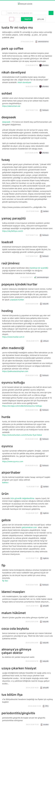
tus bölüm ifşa (12, 694)
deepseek (9, 117)
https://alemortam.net (11, 106)
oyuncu (7, 446)
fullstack (45, 110)
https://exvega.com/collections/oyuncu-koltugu (22, 406)
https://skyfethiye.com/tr (13, 231)
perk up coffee (12, 48)
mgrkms (45, 513)
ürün (5, 493)
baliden (45, 211)
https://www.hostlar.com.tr (13, 337)
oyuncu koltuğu (13, 382)
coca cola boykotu (15, 628)
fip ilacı (5, 581)
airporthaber (11, 472)
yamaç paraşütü (14, 218)
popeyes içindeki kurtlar (19, 284)
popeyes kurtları (17, 300)
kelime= (5, 482)
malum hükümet (14, 613)
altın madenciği (13, 348)
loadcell (7, 242)
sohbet (7, 93)
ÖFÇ (46, 706)
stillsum (45, 341)
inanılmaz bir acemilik (39, 268)
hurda (6, 417)
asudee (45, 724)
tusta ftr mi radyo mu (17, 27)
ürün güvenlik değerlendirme (22, 498)
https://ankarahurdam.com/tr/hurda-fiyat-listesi (22, 435)
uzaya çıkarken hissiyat (19, 668)
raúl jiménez (11, 263)
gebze (6, 520)
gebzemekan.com (29, 527)
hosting (7, 311)
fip (3, 565)
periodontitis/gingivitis (18, 713)
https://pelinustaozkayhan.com (15, 371)
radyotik (45, 304)
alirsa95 (45, 606)
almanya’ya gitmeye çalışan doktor (16, 651)
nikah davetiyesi (14, 72)
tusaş (6, 159)
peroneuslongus (42, 277)
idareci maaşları (13, 591)
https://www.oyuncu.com (13, 461)
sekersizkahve (43, 41)
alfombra (45, 65)
